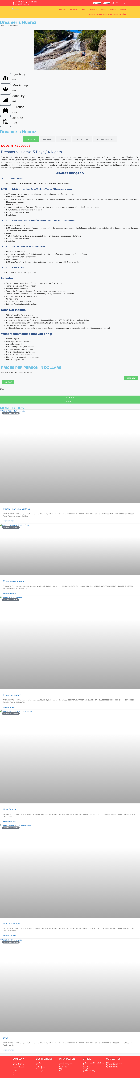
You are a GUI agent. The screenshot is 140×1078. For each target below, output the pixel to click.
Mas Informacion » (9, 521)
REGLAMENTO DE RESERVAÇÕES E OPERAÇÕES (107, 14)
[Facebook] (113, 3)
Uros (5, 1038)
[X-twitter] (124, 3)
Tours (83, 9)
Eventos (113, 9)
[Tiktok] (121, 3)
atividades (73, 9)
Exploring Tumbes (12, 695)
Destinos (62, 9)
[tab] (31, 139)
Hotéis (103, 9)
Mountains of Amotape (14, 581)
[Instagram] (117, 3)
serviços (123, 9)
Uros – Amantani (11, 923)
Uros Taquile (9, 809)
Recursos (93, 9)
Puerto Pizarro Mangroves (16, 509)
